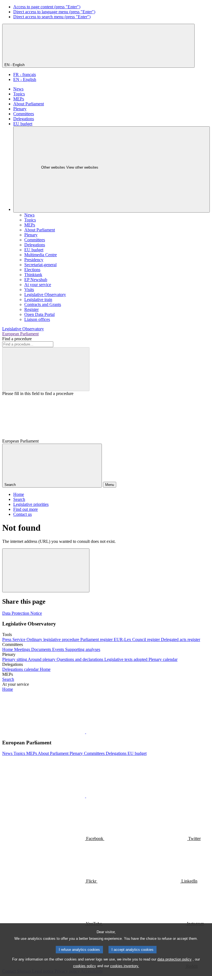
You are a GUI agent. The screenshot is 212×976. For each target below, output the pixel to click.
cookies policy (84, 966)
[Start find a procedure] (45, 369)
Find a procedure (17, 338)
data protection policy (174, 959)
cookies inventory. (124, 966)
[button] (85, 731)
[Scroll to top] (45, 570)
